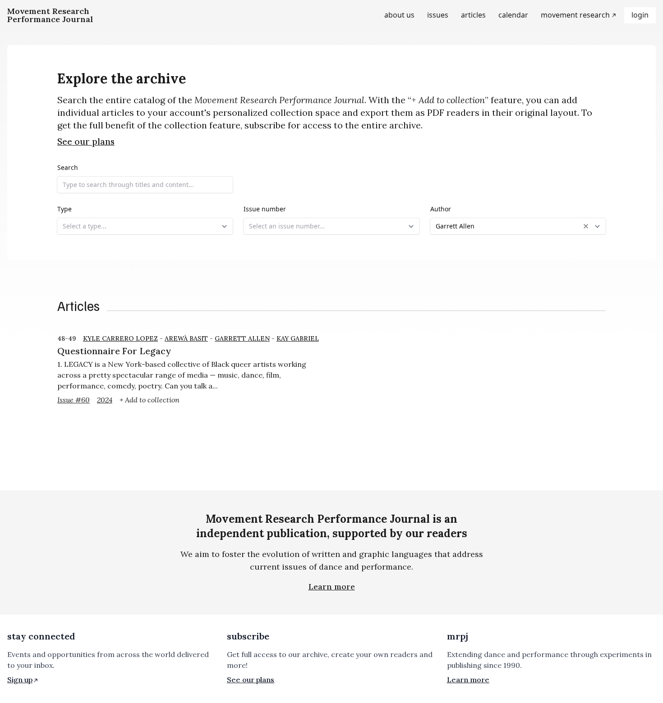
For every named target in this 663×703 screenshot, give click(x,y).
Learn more (331, 586)
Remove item (585, 226)
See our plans (86, 141)
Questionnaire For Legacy (114, 350)
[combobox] (145, 226)
